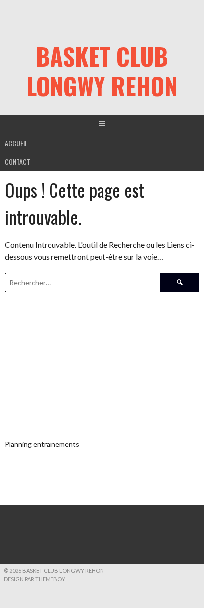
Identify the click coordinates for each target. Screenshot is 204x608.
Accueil (16, 143)
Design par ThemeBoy (34, 579)
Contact (17, 161)
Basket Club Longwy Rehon (102, 70)
